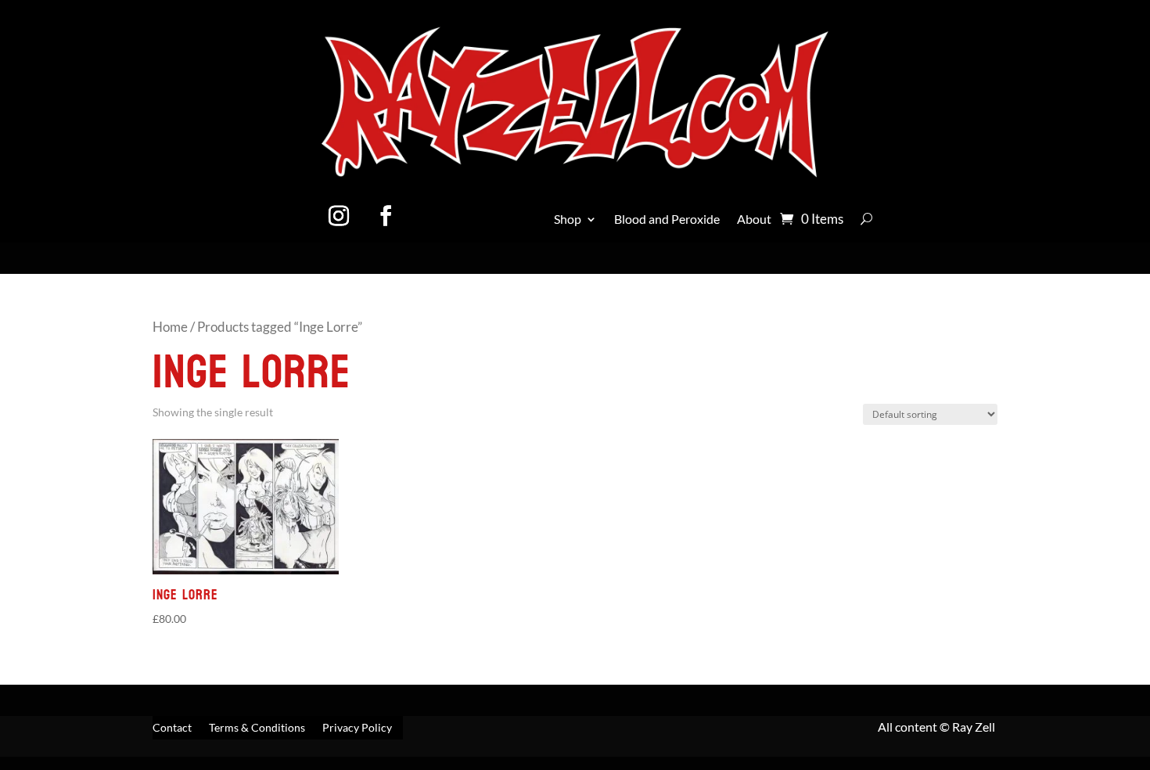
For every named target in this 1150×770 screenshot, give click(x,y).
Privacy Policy (357, 728)
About (754, 220)
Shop (567, 220)
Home (170, 327)
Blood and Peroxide (667, 220)
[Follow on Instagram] (338, 216)
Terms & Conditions (257, 728)
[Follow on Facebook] (385, 216)
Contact (172, 728)
